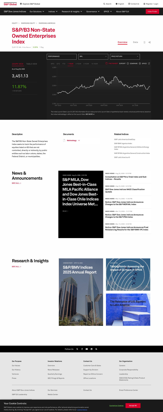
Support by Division (90, 370)
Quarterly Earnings (55, 374)
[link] (77, 349)
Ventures (15, 374)
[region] (81, 406)
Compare (134, 63)
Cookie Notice (82, 409)
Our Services (52, 390)
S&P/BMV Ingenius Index (123, 143)
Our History (16, 370)
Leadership (123, 374)
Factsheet (113, 63)
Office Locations (89, 378)
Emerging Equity (28, 23)
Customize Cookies (116, 406)
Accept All (133, 406)
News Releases (53, 370)
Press (14, 378)
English (121, 4)
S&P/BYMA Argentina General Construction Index (132, 153)
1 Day (41, 47)
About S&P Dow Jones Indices (23, 390)
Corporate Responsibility (128, 370)
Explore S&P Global (31, 4)
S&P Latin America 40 (122, 157)
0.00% (35, 47)
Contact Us (135, 4)
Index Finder (152, 11)
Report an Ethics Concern (93, 374)
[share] (149, 40)
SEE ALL (16, 183)
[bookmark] (144, 42)
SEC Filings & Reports (56, 378)
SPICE (144, 63)
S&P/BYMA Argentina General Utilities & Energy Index (131, 148)
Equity (14, 23)
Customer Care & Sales (92, 365)
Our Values (16, 365)
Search (108, 4)
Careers (122, 365)
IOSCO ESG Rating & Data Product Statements (132, 379)
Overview (122, 42)
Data (135, 42)
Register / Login (152, 4)
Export (122, 63)
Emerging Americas (47, 23)
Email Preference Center (128, 390)
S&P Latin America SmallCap (124, 139)
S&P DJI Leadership (19, 394)
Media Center (53, 394)
